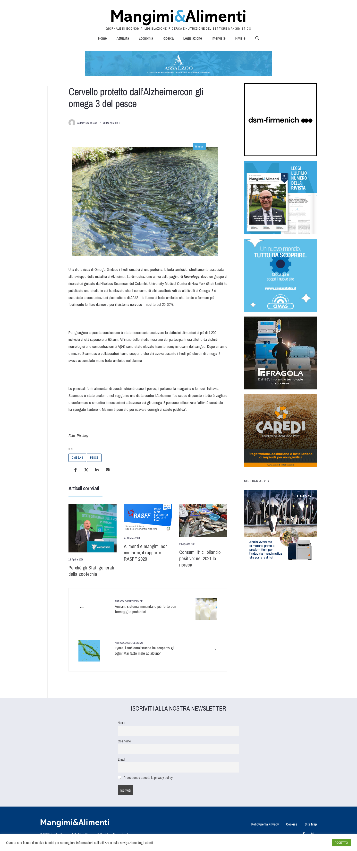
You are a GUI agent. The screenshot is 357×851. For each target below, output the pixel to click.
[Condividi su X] (86, 470)
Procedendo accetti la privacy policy (148, 777)
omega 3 (77, 458)
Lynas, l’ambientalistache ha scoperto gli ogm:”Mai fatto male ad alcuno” (144, 648)
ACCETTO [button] (341, 843)
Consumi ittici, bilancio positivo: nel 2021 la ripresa (200, 558)
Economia (146, 38)
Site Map (311, 824)
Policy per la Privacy (265, 824)
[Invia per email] (107, 470)
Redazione (91, 123)
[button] (257, 38)
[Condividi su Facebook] (75, 470)
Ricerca (168, 38)
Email (121, 759)
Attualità (123, 38)
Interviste (219, 38)
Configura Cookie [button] (316, 843)
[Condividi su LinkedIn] (97, 470)
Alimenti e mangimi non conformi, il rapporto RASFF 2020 (146, 552)
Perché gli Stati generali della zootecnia (91, 570)
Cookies (291, 824)
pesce (94, 458)
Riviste (240, 38)
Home (102, 38)
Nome (121, 722)
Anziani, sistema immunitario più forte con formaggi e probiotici (145, 607)
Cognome (124, 741)
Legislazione (192, 38)
